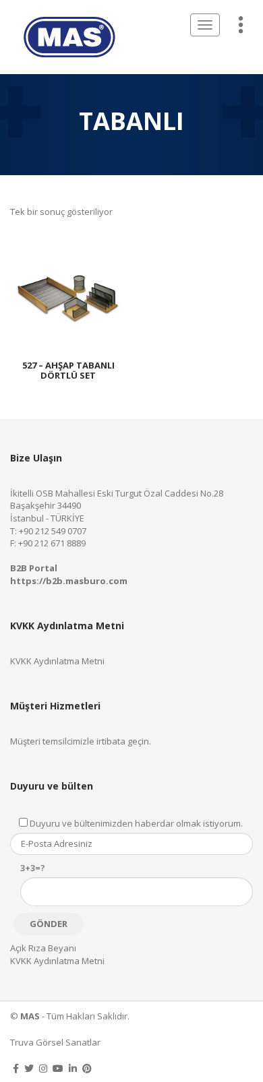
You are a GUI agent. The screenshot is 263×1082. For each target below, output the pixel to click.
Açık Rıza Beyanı (43, 948)
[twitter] (29, 1068)
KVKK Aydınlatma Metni (57, 661)
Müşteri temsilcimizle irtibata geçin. (80, 741)
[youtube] (58, 1068)
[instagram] (43, 1068)
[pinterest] (87, 1068)
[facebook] (16, 1068)
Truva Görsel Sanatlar (55, 1042)
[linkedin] (73, 1068)
